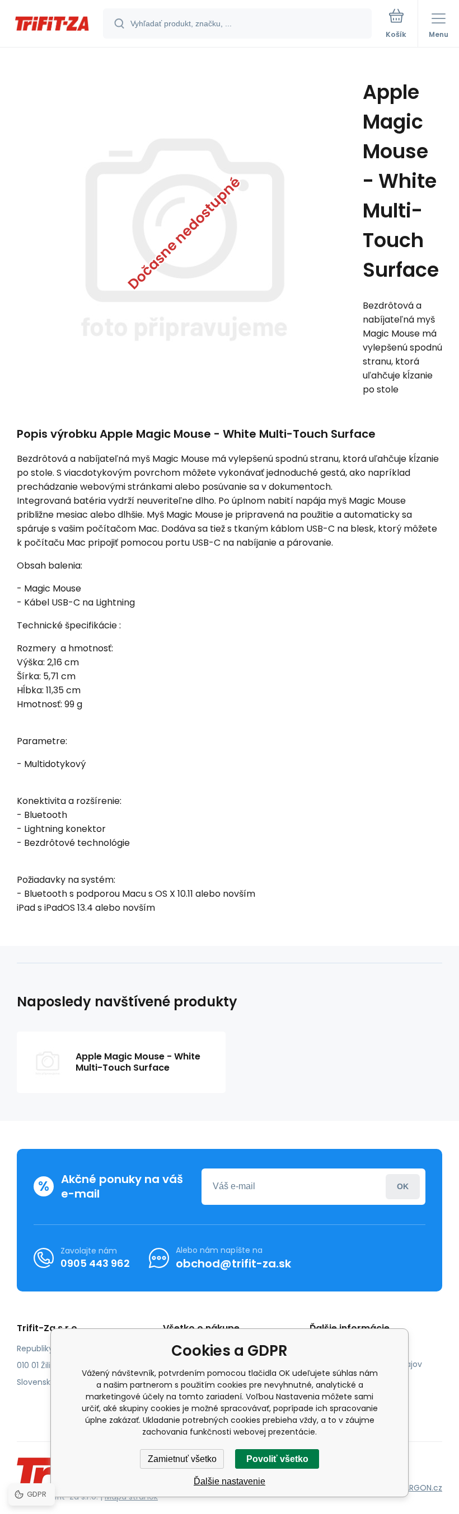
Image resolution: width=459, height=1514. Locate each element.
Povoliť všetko (277, 1459)
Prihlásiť (403, 1186)
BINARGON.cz (417, 1487)
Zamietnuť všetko (182, 1459)
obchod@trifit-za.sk (233, 1263)
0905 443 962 (95, 1263)
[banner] (52, 24)
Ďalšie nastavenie (229, 1481)
